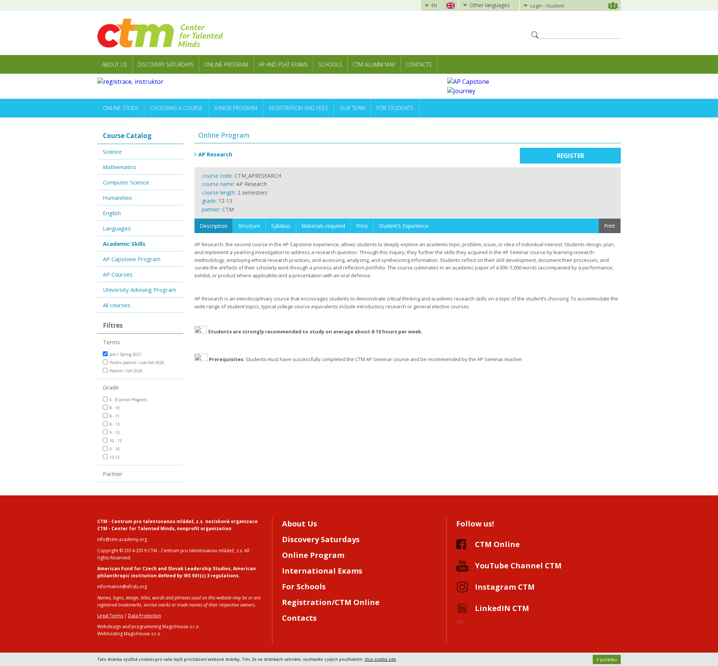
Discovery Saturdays (166, 64)
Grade (111, 387)
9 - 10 (115, 449)
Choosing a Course (176, 107)
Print (609, 225)
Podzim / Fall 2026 (126, 370)
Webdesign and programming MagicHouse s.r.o (148, 626)
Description (213, 225)
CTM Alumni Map (374, 64)
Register (570, 156)
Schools (330, 64)
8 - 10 (115, 407)
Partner (113, 473)
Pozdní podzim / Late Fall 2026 (137, 362)
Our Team (352, 107)
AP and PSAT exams (283, 64)
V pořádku (606, 659)
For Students (395, 107)
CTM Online (497, 544)
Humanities (117, 197)
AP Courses (118, 274)
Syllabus (281, 225)
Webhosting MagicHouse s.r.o (128, 633)
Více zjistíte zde (380, 659)
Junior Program (236, 107)
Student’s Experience (404, 225)
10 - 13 (116, 440)
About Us (114, 64)
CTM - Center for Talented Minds (136, 528)
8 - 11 (115, 416)
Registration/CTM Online (331, 602)
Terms (111, 342)
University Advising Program (139, 289)
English (112, 213)
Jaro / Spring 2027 (125, 354)
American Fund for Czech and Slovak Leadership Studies (164, 568)
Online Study (120, 107)
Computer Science (126, 182)
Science (112, 151)
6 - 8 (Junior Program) (128, 399)
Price (362, 225)
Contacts (419, 64)
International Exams (322, 571)
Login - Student (547, 5)
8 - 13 (115, 424)
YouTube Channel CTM (518, 565)
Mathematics (119, 167)
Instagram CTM (505, 587)
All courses (117, 305)
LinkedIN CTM (502, 608)
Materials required (323, 225)
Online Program (226, 64)
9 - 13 (115, 432)
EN (434, 5)
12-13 (115, 457)
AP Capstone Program (131, 259)
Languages (117, 228)
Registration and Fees (298, 107)
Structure (249, 225)
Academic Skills (124, 243)
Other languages (490, 5)
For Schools (304, 586)
